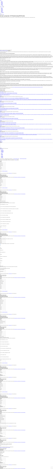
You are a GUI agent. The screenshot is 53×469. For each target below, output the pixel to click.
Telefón (0, 185)
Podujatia (2, 10)
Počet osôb (1, 197)
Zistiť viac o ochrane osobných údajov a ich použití (5, 447)
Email (0, 445)
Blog (3, 14)
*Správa (1, 288)
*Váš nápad (1, 372)
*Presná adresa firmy (2, 419)
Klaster (2, 8)
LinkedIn (1, 242)
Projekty (2, 9)
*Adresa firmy (1, 283)
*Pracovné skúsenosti (2, 269)
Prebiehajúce (2, 151)
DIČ (0, 305)
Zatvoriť (1, 142)
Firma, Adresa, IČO (2, 336)
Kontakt (2, 11)
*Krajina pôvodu (1, 271)
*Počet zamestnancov (2, 418)
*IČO (0, 166)
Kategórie (1, 248)
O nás (1, 153)
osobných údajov (10, 273)
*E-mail (1, 167)
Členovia (2, 154)
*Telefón (1, 402)
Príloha (0, 374)
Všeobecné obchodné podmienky (23, 158)
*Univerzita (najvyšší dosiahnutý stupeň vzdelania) (5, 268)
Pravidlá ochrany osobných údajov (17, 277)
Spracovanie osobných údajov (16, 158)
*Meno (0, 161)
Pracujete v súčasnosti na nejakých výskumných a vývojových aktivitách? (7, 243)
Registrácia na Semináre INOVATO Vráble (4, 202)
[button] (2, 5)
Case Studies (2, 150)
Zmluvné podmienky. (23, 277)
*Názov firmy (1, 282)
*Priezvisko (1, 179)
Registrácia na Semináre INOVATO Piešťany (4, 337)
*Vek (0, 238)
